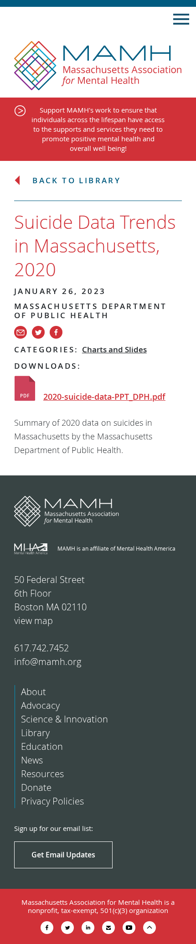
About (33, 692)
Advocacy (40, 705)
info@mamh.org (47, 661)
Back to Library (76, 181)
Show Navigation (181, 19)
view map (33, 620)
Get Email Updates (63, 855)
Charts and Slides (114, 349)
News (32, 760)
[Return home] (98, 66)
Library (35, 733)
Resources (42, 774)
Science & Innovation (64, 719)
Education (42, 746)
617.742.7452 (41, 648)
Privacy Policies (52, 801)
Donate (36, 787)
